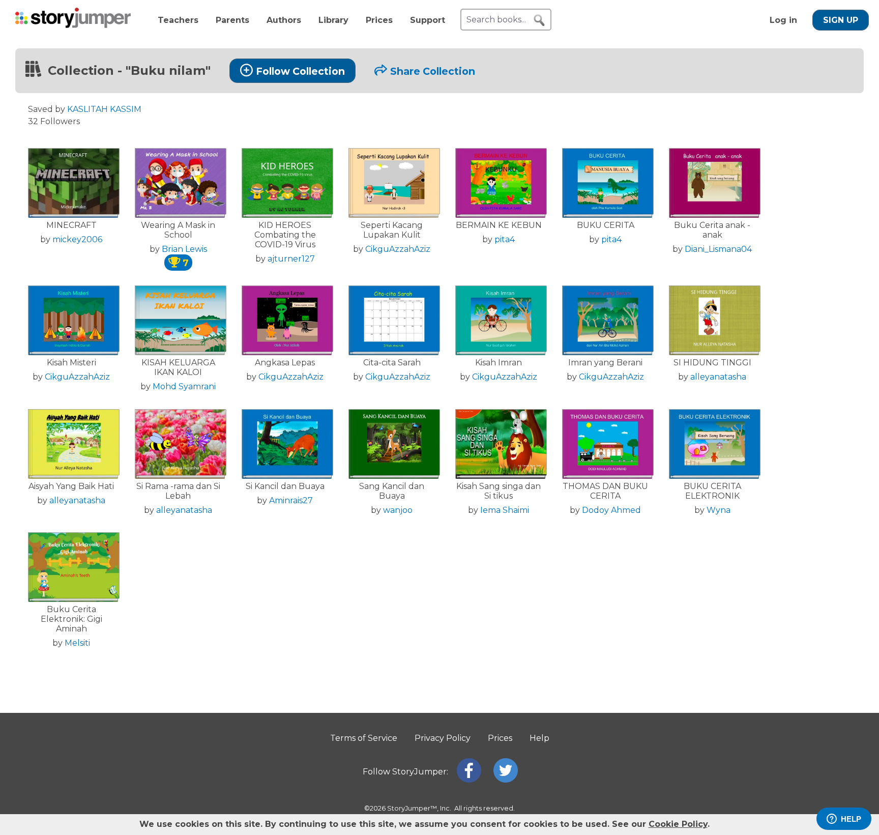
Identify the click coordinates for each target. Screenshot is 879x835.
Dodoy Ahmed (611, 510)
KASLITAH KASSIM (104, 109)
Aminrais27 (291, 500)
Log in (783, 20)
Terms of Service (363, 738)
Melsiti (77, 643)
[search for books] (539, 20)
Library (333, 20)
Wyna (718, 510)
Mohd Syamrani (184, 386)
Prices (379, 20)
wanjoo (398, 510)
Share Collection (432, 71)
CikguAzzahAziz (397, 249)
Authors (284, 20)
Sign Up (840, 20)
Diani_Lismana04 (718, 249)
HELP (851, 819)
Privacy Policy (443, 738)
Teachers (178, 20)
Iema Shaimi (504, 510)
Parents (232, 20)
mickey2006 (77, 239)
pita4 (504, 239)
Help (539, 738)
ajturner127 (291, 259)
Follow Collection (300, 71)
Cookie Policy (678, 824)
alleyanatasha (718, 377)
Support (427, 20)
